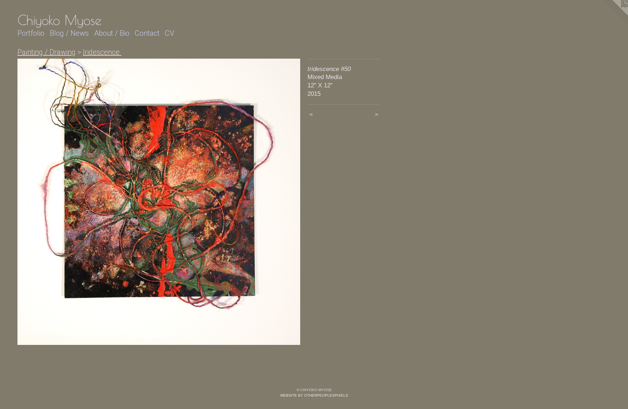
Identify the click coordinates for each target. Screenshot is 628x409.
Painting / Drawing (46, 52)
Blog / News (69, 33)
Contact (147, 33)
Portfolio (30, 33)
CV (169, 33)
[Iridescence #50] (158, 202)
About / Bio (111, 33)
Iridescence (102, 52)
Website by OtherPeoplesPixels (314, 395)
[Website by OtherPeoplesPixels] (613, 14)
